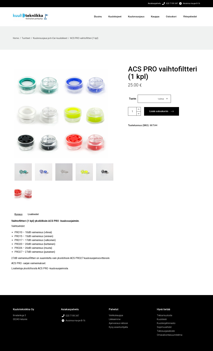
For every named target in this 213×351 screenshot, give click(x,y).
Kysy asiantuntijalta (118, 327)
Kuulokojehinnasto (166, 323)
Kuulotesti (162, 319)
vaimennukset (37, 263)
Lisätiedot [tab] (33, 214)
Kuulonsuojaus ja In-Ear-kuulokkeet (50, 38)
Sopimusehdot (164, 327)
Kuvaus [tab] (18, 214)
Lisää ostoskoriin (158, 111)
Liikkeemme (114, 319)
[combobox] (154, 99)
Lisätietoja (17, 268)
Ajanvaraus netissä (118, 323)
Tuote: (133, 98)
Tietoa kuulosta (164, 315)
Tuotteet (26, 38)
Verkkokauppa (116, 315)
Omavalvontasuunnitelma (169, 335)
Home (16, 38)
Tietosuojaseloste (166, 331)
